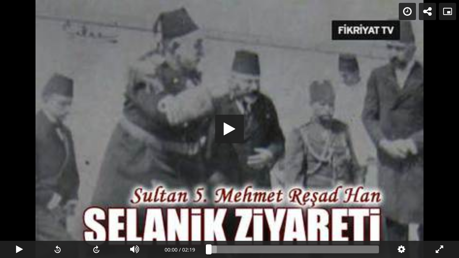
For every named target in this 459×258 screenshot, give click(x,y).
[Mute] (134, 249)
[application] (229, 129)
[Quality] (401, 249)
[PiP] (447, 11)
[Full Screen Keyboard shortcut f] (440, 249)
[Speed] (407, 11)
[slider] (294, 249)
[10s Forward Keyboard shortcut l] (96, 249)
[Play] (229, 129)
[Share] (427, 11)
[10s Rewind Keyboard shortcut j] (57, 249)
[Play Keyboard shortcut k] (19, 249)
